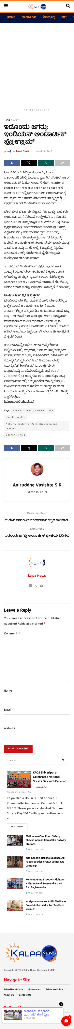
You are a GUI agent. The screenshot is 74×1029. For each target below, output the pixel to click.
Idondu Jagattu (15, 417)
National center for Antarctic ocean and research (31, 426)
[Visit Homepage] (36, 6)
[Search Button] (68, 6)
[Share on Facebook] (12, 163)
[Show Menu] (6, 6)
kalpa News (22, 151)
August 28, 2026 (35, 849)
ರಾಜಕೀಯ (29, 17)
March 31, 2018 (44, 151)
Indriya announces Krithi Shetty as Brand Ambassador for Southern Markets (46, 905)
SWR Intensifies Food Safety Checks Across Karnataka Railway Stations (46, 840)
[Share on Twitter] (29, 163)
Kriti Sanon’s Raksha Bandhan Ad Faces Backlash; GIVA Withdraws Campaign (45, 862)
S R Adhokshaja (15, 435)
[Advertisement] (37, 64)
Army (16, 120)
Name (9, 691)
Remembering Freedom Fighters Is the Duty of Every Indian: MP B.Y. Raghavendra (45, 883)
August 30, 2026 (17, 792)
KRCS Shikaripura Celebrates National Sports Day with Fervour (49, 777)
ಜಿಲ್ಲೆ (64, 17)
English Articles (15, 775)
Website (9, 728)
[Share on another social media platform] (62, 163)
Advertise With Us (13, 990)
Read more (19, 826)
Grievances (34, 990)
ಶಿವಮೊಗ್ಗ (49, 17)
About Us (9, 995)
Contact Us (25, 995)
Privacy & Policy (54, 990)
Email (9, 710)
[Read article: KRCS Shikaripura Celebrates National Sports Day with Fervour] (19, 779)
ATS (51, 411)
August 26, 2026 (35, 871)
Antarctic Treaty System (28, 411)
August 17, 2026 (35, 893)
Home (11, 17)
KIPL (53, 970)
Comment (12, 634)
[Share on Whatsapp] (46, 163)
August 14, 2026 (35, 915)
